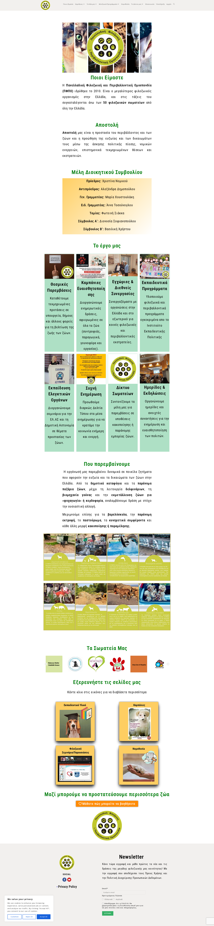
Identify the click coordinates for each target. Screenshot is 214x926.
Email (105, 888)
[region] (29, 908)
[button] (46, 664)
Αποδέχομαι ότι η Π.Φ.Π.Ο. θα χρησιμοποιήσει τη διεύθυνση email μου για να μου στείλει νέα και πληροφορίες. (122, 905)
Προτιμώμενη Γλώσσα (112, 896)
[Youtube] (69, 880)
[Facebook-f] (64, 880)
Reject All (29, 917)
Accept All (43, 917)
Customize (15, 917)
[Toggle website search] (174, 4)
